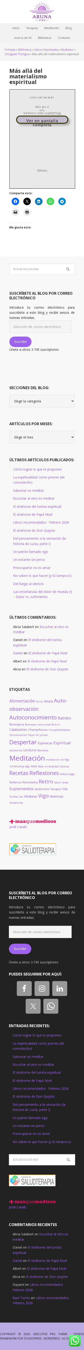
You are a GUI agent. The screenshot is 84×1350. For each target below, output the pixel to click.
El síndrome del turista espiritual (37, 506)
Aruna (48, 701)
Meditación (27, 758)
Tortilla (13, 796)
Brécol (56, 724)
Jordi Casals (18, 827)
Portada (10, 50)
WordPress (52, 1338)
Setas (65, 782)
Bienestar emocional (38, 724)
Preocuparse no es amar (31, 567)
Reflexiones (44, 773)
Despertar (23, 742)
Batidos (64, 718)
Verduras (30, 796)
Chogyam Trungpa (17, 54)
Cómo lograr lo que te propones (37, 469)
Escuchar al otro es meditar (34, 498)
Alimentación (22, 701)
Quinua (64, 766)
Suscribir (20, 341)
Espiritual (61, 742)
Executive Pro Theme (50, 1334)
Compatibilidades (59, 730)
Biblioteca (25, 50)
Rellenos (15, 782)
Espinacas (45, 743)
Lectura (29, 750)
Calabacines (18, 729)
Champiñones (38, 730)
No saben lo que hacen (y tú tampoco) (42, 575)
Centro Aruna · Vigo (42, 11)
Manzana (42, 750)
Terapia (55, 789)
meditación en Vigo (58, 759)
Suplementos (21, 788)
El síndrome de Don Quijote (34, 530)
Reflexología (67, 774)
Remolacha (30, 782)
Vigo (43, 795)
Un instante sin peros (29, 559)
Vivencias (56, 796)
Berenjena (16, 724)
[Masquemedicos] (32, 821)
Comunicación (18, 735)
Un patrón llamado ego (30, 551)
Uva (21, 796)
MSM (34, 766)
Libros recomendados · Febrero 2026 (41, 522)
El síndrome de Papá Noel (32, 514)
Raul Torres (21, 1298)
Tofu (65, 789)
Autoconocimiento (33, 717)
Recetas (18, 773)
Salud (57, 782)
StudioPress (33, 1338)
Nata (40, 766)
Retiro (46, 781)
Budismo (67, 50)
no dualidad (51, 766)
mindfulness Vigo (19, 766)
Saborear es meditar (28, 490)
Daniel (18, 653)
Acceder (68, 1338)
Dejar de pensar (38, 735)
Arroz (39, 701)
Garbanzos (15, 750)
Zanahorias (16, 802)
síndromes (42, 789)
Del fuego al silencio (28, 583)
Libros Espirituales (46, 50)
